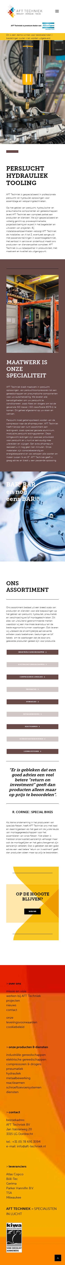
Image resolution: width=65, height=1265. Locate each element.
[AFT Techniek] (32, 11)
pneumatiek (14, 1069)
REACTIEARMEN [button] (31, 727)
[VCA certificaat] (14, 1238)
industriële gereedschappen (26, 1055)
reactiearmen (15, 1083)
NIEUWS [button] (32, 912)
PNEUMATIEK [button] (31, 689)
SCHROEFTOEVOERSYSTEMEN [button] (31, 739)
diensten (12, 1092)
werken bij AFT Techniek (23, 996)
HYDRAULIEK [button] (31, 702)
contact (11, 1010)
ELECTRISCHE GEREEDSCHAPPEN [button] (31, 664)
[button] (57, 11)
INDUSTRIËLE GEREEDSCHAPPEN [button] (31, 652)
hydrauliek (13, 1073)
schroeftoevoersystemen (23, 1087)
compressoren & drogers (23, 1064)
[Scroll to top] (58, 1258)
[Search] (46, 11)
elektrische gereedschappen (26, 1059)
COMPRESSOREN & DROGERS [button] (31, 677)
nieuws (11, 1005)
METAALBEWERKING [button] (31, 714)
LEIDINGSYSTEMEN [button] (31, 751)
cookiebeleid (15, 1027)
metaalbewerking (18, 1078)
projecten (13, 1000)
